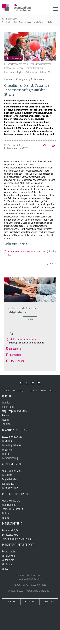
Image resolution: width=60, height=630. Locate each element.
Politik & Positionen (15, 494)
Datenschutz (30, 601)
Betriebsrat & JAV (10, 535)
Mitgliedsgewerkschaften (14, 411)
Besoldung (7, 441)
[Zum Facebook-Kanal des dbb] (21, 383)
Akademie (7, 564)
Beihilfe (5, 454)
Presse (6, 390)
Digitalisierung (9, 505)
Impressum (48, 601)
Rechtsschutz (8, 552)
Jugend (5, 420)
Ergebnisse (15, 348)
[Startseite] (3, 19)
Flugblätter (15, 354)
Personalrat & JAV (10, 530)
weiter (30, 319)
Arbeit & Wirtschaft (11, 501)
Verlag (5, 569)
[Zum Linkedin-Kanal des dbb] (33, 383)
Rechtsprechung (10, 458)
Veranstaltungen (19, 390)
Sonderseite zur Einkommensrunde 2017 (32, 253)
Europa (5, 518)
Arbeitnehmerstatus (11, 471)
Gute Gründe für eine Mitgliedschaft (22, 310)
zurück (52, 263)
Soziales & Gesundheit (12, 509)
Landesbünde (8, 407)
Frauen (5, 416)
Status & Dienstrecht (12, 437)
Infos (10, 333)
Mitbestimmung (12, 523)
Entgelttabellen (9, 479)
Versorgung (7, 450)
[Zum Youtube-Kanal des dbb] (39, 383)
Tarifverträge (8, 484)
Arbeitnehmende (13, 464)
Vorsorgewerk (8, 556)
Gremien (6, 403)
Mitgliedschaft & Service (18, 545)
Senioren (6, 424)
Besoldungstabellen (11, 445)
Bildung (5, 514)
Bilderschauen (17, 361)
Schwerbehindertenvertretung (16, 539)
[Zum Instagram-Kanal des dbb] (27, 383)
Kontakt (11, 601)
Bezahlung (7, 475)
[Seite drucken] (51, 145)
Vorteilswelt (8, 560)
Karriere (53, 390)
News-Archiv (12, 19)
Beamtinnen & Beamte (16, 430)
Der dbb (7, 396)
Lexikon (43, 390)
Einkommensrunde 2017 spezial (27, 339)
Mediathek (33, 390)
